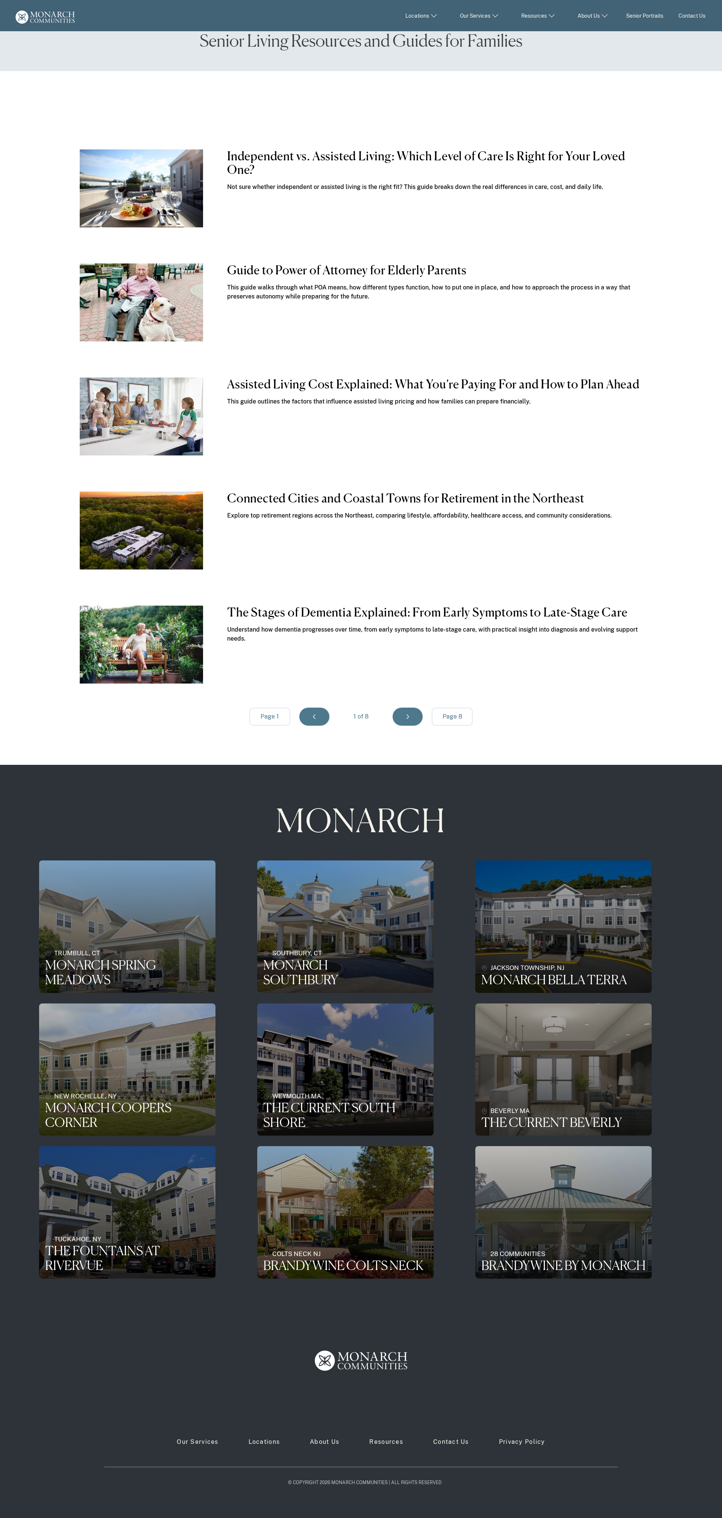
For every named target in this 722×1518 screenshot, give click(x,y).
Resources (386, 1441)
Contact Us (691, 16)
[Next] (408, 717)
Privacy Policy (522, 1441)
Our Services (197, 1441)
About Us (324, 1441)
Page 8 (452, 716)
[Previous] (314, 717)
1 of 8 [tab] (361, 716)
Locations (264, 1441)
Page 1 (270, 716)
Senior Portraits (644, 16)
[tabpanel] (361, 416)
